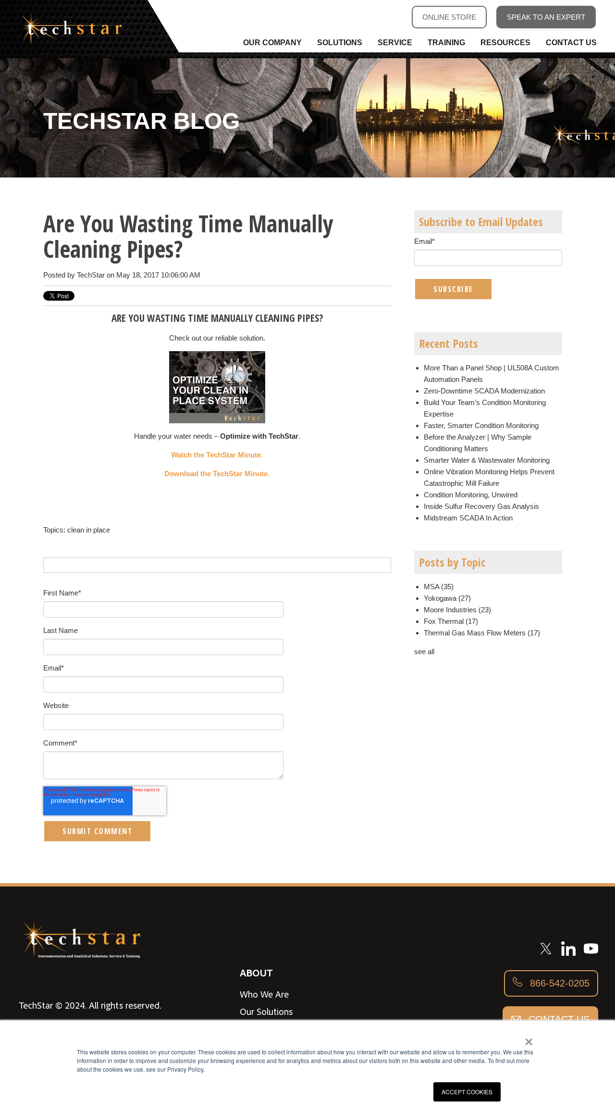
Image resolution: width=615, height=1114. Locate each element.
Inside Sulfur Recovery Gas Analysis (481, 506)
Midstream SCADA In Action (468, 518)
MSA (439, 586)
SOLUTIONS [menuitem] (339, 42)
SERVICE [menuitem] (395, 42)
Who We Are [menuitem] (264, 994)
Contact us (558, 1019)
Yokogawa (447, 598)
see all (424, 651)
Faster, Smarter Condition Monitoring (481, 425)
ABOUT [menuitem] (256, 972)
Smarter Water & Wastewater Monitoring (487, 460)
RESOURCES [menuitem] (505, 42)
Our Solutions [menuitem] (266, 1011)
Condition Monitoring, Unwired (470, 495)
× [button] (528, 1038)
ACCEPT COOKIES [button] (467, 1092)
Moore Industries (457, 610)
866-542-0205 (558, 983)
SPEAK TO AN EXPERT (546, 17)
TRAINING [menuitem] (446, 42)
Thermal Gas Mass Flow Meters (482, 633)
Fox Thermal (451, 621)
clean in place (88, 530)
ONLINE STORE (449, 17)
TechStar (91, 275)
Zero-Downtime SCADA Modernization (484, 391)
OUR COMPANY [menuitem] (272, 42)
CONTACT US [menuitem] (571, 42)
